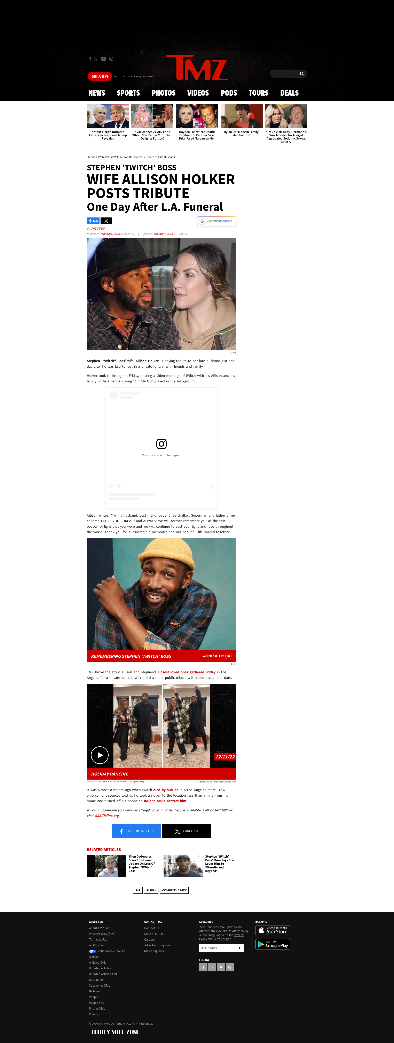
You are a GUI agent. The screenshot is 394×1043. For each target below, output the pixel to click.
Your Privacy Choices (111, 951)
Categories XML (99, 985)
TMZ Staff (97, 228)
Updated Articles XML (103, 974)
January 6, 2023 (110, 234)
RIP (137, 890)
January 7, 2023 (163, 234)
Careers (149, 939)
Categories (96, 979)
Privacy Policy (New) (102, 933)
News (96, 93)
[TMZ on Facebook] (90, 59)
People (93, 997)
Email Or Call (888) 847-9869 (134, 76)
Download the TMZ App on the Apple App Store (272, 930)
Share (139, 831)
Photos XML (97, 1008)
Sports (128, 93)
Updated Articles (100, 968)
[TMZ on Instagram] (111, 59)
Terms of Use (98, 939)
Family (151, 890)
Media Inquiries (154, 951)
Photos (163, 93)
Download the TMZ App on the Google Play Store (272, 944)
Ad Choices (96, 945)
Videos (198, 93)
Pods (229, 93)
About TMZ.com (100, 928)
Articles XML (97, 962)
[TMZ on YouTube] (221, 967)
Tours (258, 93)
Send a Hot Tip (154, 933)
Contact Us (151, 928)
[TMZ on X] (96, 59)
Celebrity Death (174, 890)
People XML (96, 1002)
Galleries (94, 991)
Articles (94, 956)
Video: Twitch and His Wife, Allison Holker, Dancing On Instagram (117, 781)
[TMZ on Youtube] (103, 59)
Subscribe (240, 948)
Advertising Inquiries (157, 945)
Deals (289, 93)
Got (100, 76)
